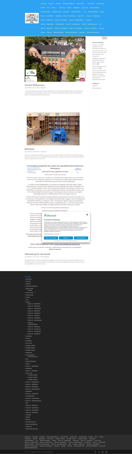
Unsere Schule (80, 3)
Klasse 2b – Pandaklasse (61, 20)
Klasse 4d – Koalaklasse (90, 28)
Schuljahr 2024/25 (94, 7)
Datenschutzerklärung (68, 3)
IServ (48, 7)
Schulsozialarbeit (75, 11)
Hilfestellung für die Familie (37, 254)
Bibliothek (29, 149)
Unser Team (85, 7)
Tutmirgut (101, 28)
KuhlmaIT (29, 87)
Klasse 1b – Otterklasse (69, 16)
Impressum (44, 3)
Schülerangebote (44, 256)
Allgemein (43, 87)
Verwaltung (62, 7)
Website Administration (93, 32)
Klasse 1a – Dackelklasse (47, 16)
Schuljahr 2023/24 (45, 11)
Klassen (54, 7)
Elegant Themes (35, 452)
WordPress (50, 452)
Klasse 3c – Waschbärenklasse (89, 24)
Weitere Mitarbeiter (93, 11)
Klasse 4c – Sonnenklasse (75, 28)
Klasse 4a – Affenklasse (47, 28)
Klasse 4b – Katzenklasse (61, 28)
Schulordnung (100, 3)
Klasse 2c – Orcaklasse (33, 315)
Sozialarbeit (66, 11)
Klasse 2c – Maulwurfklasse (76, 20)
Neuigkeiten (76, 7)
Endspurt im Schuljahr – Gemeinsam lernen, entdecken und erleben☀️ (99, 46)
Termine (43, 7)
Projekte (43, 32)
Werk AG (49, 32)
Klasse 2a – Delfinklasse (47, 20)
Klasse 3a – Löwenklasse (47, 24)
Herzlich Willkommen (35, 85)
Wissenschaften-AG (59, 32)
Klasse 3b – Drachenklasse (73, 24)
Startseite (51, 3)
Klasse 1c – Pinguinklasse (93, 16)
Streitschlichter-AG (33, 356)
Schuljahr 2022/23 (56, 11)
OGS (85, 11)
